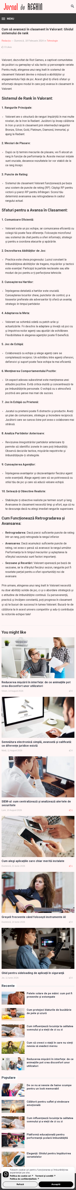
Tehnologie (52, 40)
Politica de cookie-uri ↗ (21, 1176)
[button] (8, 19)
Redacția (6, 40)
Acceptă (55, 1184)
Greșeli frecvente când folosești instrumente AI (34, 917)
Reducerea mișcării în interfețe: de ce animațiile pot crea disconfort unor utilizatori (36, 684)
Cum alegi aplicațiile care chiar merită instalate (33, 861)
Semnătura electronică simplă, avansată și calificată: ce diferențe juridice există (37, 743)
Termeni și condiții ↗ (45, 1176)
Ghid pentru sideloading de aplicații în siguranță (33, 973)
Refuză (20, 1184)
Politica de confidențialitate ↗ (24, 1179)
